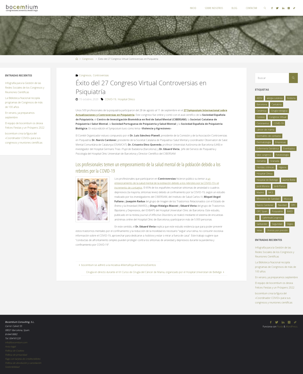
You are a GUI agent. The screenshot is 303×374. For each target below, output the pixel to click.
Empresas (280, 142)
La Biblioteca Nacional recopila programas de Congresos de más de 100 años (24, 102)
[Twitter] (277, 8)
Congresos (87, 58)
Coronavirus (263, 123)
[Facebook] (272, 8)
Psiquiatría (277, 211)
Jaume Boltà (289, 179)
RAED (290, 211)
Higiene (282, 167)
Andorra (291, 98)
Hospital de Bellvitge (267, 179)
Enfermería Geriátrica (268, 148)
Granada (274, 160)
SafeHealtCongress (272, 217)
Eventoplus (289, 148)
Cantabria (277, 104)
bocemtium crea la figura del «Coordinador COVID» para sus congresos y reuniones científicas (23, 138)
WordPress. (292, 326)
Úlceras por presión (277, 230)
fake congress (264, 154)
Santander (262, 223)
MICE (270, 192)
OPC (293, 205)
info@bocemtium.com (16, 342)
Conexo (261, 116)
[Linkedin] (283, 8)
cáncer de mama (265, 129)
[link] (264, 8)
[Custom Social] (294, 8)
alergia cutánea (274, 98)
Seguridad (277, 223)
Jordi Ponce (280, 186)
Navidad (282, 205)
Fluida (279, 326)
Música (287, 198)
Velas (259, 230)
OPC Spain (262, 211)
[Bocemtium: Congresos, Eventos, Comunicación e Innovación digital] (22, 8)
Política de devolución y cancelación (23, 362)
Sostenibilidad (12, 366)
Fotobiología (282, 154)
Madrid (260, 192)
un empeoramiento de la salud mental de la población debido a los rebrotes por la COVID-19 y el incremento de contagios (166, 183)
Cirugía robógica (279, 110)
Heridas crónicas (265, 167)
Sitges (290, 223)
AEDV (259, 98)
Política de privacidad (16, 354)
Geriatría (261, 160)
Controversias (101, 75)
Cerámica (261, 110)
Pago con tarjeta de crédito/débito (22, 358)
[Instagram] (288, 8)
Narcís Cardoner (265, 205)
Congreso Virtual (277, 116)
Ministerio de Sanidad (268, 198)
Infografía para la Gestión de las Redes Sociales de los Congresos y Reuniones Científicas (24, 87)
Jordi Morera (263, 186)
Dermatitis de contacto (269, 135)
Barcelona (262, 104)
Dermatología (264, 142)
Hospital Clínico (126, 99)
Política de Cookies (14, 350)
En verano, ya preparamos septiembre (276, 277)
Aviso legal (10, 346)
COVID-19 (110, 99)
